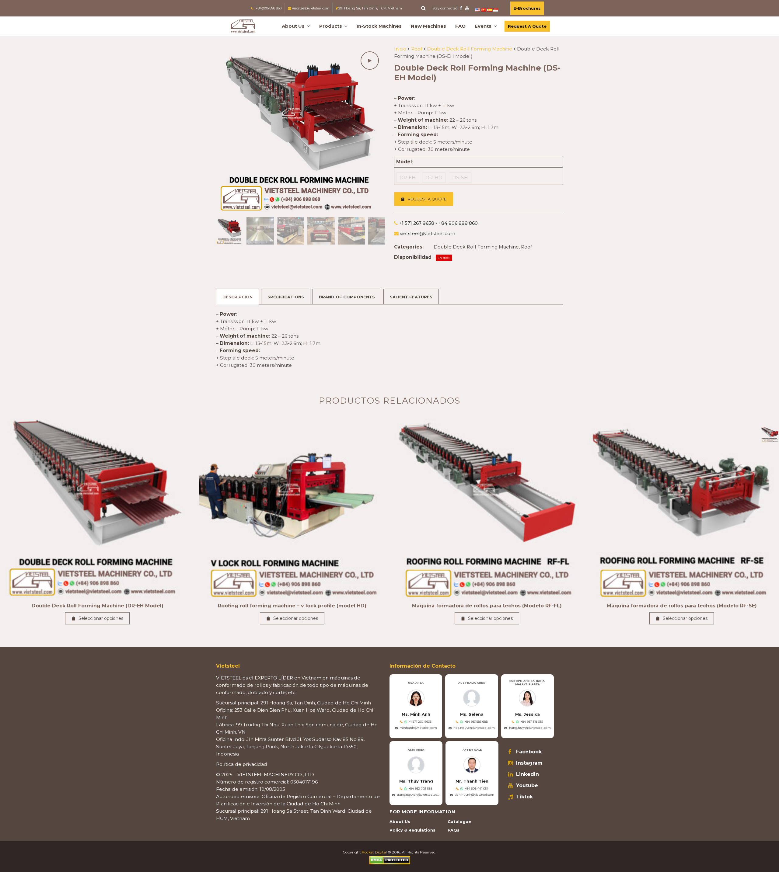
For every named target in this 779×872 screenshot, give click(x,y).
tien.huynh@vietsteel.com (474, 795)
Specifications (285, 296)
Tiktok (524, 797)
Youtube (527, 785)
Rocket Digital (374, 852)
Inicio (400, 49)
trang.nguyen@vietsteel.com (418, 795)
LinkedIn (527, 774)
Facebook (529, 752)
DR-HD (433, 177)
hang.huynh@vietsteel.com (530, 728)
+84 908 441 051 (476, 788)
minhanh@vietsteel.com (418, 728)
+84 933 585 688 (476, 722)
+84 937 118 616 (532, 722)
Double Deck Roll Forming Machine (469, 49)
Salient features (411, 296)
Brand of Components (347, 296)
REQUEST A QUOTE (427, 198)
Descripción (237, 296)
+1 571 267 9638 (420, 722)
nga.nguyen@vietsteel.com (474, 728)
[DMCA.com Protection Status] (389, 859)
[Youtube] (467, 8)
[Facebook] (461, 8)
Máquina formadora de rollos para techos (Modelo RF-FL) (487, 606)
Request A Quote (527, 26)
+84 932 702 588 (420, 788)
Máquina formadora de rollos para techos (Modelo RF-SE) (682, 606)
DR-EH (408, 177)
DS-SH (460, 177)
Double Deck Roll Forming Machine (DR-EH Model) (97, 606)
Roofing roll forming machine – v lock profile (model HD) (292, 606)
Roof (416, 49)
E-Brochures (527, 8)
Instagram (529, 763)
